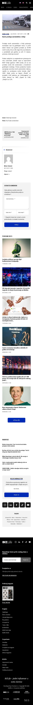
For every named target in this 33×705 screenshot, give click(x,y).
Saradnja (4, 642)
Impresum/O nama (7, 662)
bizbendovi (18, 517)
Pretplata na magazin (8, 647)
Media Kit (5, 645)
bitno (13, 517)
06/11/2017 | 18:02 (8, 168)
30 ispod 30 (8, 517)
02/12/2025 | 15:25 (6, 292)
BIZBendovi (5, 627)
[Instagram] (4, 504)
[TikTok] (22, 504)
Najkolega (5, 612)
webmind (19, 524)
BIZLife (14, 34)
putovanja (18, 521)
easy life (25, 517)
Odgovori (6, 174)
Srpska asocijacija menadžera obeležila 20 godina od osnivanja (14, 349)
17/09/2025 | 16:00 (6, 263)
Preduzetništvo (23, 7)
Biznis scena (5, 34)
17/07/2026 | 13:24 (6, 323)
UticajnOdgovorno (7, 617)
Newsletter (5, 650)
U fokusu (9, 7)
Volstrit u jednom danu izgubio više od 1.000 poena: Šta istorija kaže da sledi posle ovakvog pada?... (16, 378)
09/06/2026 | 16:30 (6, 352)
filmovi (8, 519)
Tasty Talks (5, 625)
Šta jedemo (5, 620)
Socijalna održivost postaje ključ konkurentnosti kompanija (12, 260)
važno (23, 521)
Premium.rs (15, 686)
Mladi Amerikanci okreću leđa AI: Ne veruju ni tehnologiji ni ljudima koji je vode (15, 457)
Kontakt (4, 665)
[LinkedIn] (10, 504)
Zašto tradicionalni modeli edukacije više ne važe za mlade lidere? (14, 463)
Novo (2, 7)
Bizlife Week (5, 632)
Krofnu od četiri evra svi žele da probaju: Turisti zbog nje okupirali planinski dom (15, 451)
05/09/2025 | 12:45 (6, 411)
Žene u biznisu (6, 614)
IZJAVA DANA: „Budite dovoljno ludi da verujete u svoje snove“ (15, 469)
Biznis (15, 7)
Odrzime (23, 519)
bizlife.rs (10, 688)
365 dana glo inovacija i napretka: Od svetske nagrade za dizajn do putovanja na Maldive (16, 289)
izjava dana (17, 519)
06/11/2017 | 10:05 (22, 34)
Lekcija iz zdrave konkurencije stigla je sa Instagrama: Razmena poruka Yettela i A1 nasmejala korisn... (15, 319)
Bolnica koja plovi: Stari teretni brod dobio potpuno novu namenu (14, 445)
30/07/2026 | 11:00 (6, 383)
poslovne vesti (10, 521)
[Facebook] (16, 504)
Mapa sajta (5, 667)
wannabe (13, 524)
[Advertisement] (16, 98)
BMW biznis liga (6, 630)
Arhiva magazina (6, 652)
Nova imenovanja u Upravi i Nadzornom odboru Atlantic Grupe (14, 408)
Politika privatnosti (7, 670)
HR (12, 519)
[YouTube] (28, 504)
